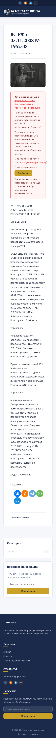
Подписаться (28, 591)
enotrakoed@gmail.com (14, 676)
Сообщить (23, 173)
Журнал (27, 551)
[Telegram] (32, 493)
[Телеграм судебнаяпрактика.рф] (31, 3)
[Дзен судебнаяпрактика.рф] (36, 3)
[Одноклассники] (24, 493)
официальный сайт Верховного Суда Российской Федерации (27, 104)
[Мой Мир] (17, 500)
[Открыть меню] (50, 12)
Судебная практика (25, 12)
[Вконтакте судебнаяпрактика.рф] (20, 3)
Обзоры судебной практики (16, 660)
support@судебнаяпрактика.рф (30, 162)
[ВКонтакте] (17, 493)
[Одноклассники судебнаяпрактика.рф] (25, 3)
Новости (7, 656)
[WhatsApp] (39, 493)
